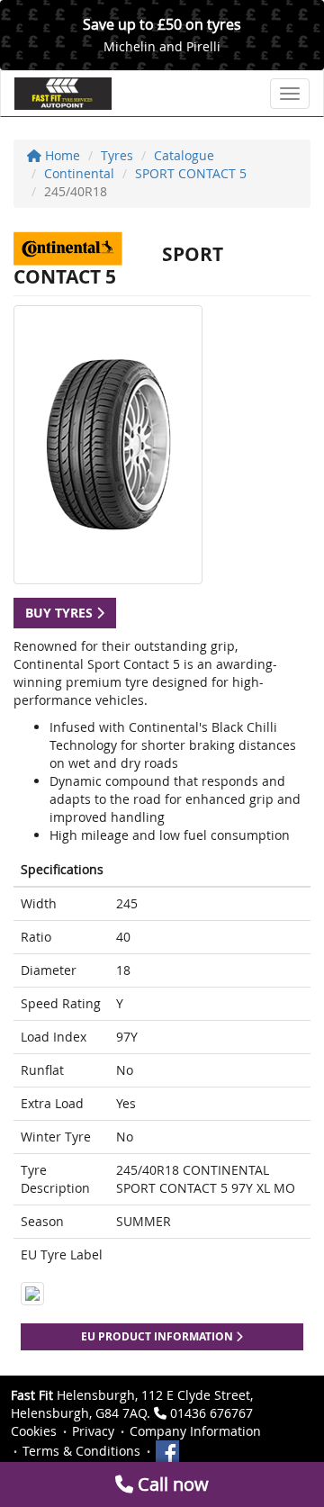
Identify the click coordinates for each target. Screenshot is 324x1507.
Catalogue (184, 155)
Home (60, 155)
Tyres (117, 155)
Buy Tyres (60, 612)
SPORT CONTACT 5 (191, 173)
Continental (79, 173)
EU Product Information (158, 1336)
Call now (171, 1484)
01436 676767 (211, 1412)
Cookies (34, 1430)
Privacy (93, 1430)
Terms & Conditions (81, 1450)
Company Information (195, 1430)
